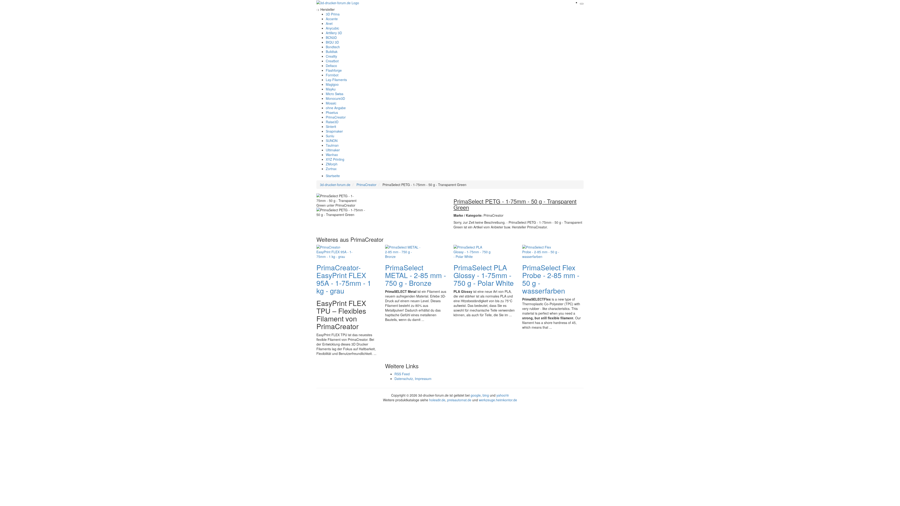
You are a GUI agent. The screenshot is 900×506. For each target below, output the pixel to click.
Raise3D (332, 121)
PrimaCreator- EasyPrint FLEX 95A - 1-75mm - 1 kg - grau (343, 279)
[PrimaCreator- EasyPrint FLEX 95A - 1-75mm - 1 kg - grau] (335, 251)
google (476, 395)
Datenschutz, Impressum (412, 378)
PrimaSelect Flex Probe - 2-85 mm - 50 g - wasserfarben (550, 279)
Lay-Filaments (336, 79)
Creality (331, 56)
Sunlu (330, 136)
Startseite (333, 175)
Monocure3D (335, 98)
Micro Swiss (334, 93)
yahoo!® (502, 395)
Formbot (332, 75)
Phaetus (332, 112)
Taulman (332, 145)
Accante (332, 18)
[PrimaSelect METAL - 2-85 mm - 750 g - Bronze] (404, 251)
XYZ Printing (335, 159)
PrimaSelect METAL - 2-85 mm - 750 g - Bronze (415, 275)
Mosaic (331, 103)
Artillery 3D (334, 32)
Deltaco (331, 65)
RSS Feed (402, 374)
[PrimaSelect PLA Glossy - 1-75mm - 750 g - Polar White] (472, 251)
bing (486, 395)
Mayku (331, 89)
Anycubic (332, 28)
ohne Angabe (336, 107)
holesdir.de (437, 400)
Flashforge (334, 70)
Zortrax (331, 168)
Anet (329, 23)
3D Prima (333, 14)
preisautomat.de (459, 400)
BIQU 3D (332, 42)
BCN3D (331, 37)
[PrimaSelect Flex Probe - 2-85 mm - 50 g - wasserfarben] (541, 251)
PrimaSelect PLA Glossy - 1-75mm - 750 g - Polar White (484, 275)
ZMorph (332, 164)
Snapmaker (334, 131)
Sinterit (331, 126)
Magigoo (332, 84)
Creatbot (332, 61)
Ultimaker (333, 150)
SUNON (332, 140)
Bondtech (333, 47)
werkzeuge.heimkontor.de (498, 400)
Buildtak (332, 51)
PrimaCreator (336, 117)
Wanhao (332, 154)
